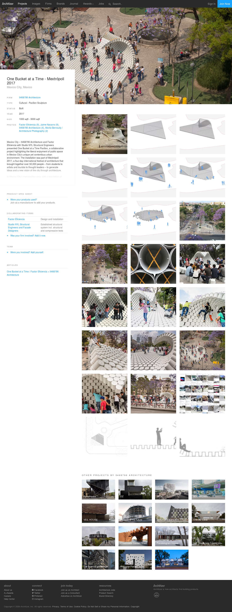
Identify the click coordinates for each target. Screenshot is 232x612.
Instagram (38, 598)
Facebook (38, 589)
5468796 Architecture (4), (32, 127)
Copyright (135, 606)
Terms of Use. (66, 606)
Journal (74, 3)
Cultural (23, 102)
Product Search (106, 592)
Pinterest (38, 595)
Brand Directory (106, 595)
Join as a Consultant (70, 592)
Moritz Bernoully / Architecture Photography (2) (41, 129)
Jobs (101, 3)
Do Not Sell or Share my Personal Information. (109, 606)
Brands (61, 3)
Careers (7, 595)
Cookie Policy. (80, 606)
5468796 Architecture (30, 97)
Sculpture (42, 102)
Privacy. (56, 606)
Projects (22, 3)
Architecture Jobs (107, 589)
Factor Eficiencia (16, 219)
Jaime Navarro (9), (49, 124)
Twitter (37, 592)
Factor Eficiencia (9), (29, 124)
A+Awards (8, 592)
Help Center (9, 598)
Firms (48, 3)
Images (36, 3)
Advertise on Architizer (71, 595)
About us (8, 589)
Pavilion (33, 102)
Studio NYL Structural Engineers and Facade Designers (19, 227)
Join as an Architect (70, 589)
